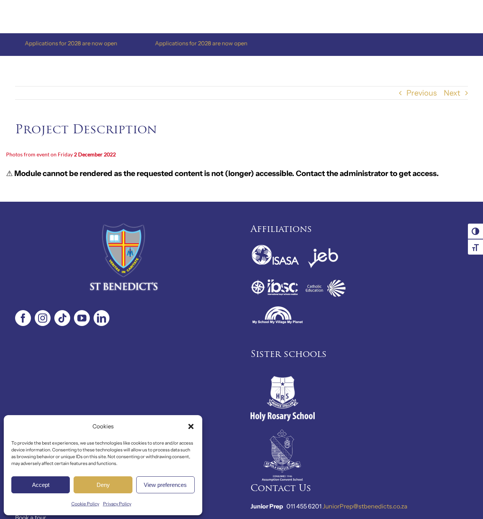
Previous (421, 92)
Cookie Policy (85, 504)
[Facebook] (23, 318)
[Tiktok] (62, 318)
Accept (40, 485)
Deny (103, 485)
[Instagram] (43, 318)
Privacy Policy (117, 504)
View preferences (165, 485)
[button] (191, 426)
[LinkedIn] (101, 318)
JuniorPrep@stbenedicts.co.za (365, 506)
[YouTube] (82, 318)
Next (452, 92)
